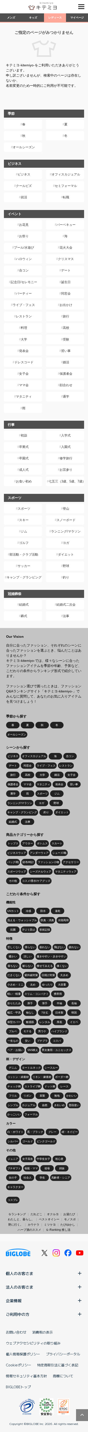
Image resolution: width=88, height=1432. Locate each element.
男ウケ (42, 1031)
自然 (44, 1105)
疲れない (74, 947)
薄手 (44, 1003)
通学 (66, 396)
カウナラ (33, 1224)
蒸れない (44, 947)
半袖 (59, 1003)
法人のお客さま (19, 1287)
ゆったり (47, 984)
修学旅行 (66, 458)
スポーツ (24, 508)
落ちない (13, 965)
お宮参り (66, 470)
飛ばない (59, 947)
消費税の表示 (42, 1332)
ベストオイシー (49, 1219)
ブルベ (13, 1031)
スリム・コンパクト (36, 993)
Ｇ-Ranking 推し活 (58, 1229)
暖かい (13, 956)
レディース (55, 17)
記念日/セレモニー (24, 282)
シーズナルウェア (40, 871)
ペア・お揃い (15, 1049)
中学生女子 (43, 1158)
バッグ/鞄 (13, 862)
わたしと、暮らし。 (21, 1219)
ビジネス (24, 174)
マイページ (77, 17)
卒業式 (24, 447)
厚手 (30, 1003)
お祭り (24, 236)
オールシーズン (24, 147)
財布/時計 (28, 862)
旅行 (66, 316)
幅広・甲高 (14, 1012)
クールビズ (24, 186)
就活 (24, 197)
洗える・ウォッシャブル (22, 920)
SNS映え (32, 1049)
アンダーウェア (39, 852)
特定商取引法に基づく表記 (57, 1364)
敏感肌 (30, 1022)
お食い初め (24, 481)
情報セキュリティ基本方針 (26, 1375)
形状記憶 (44, 929)
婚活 (66, 362)
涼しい (27, 956)
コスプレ (13, 1199)
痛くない (62, 965)
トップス (13, 843)
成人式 (24, 470)
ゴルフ (24, 543)
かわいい (71, 1095)
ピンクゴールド (46, 1141)
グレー (52, 1131)
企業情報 (14, 1300)
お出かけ (66, 305)
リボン (27, 1095)
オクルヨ (53, 1214)
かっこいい (14, 1114)
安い (27, 1040)
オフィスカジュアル (66, 174)
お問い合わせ (16, 1332)
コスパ (57, 1040)
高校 (66, 328)
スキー (24, 520)
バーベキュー (66, 225)
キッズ (33, 17)
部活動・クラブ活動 (24, 554)
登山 (66, 508)
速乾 (57, 910)
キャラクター (15, 1187)
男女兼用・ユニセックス (56, 1049)
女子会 (24, 373)
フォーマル (31, 1114)
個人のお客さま (19, 1273)
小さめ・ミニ (15, 984)
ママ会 (24, 385)
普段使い (74, 1105)
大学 (24, 339)
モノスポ (70, 1219)
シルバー (13, 1141)
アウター (27, 843)
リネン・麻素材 (42, 1076)
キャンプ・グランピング (24, 577)
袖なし (30, 1012)
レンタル (44, 1022)
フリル (13, 1095)
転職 (66, 197)
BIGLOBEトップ (18, 1386)
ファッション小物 (48, 862)
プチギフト (14, 1168)
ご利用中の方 (17, 1314)
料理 (24, 328)
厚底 (59, 1022)
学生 (42, 1177)
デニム (13, 1067)
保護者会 (66, 373)
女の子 (13, 1177)
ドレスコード (23, 362)
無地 (57, 1095)
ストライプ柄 (32, 1086)
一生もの (13, 1040)
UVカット (13, 910)
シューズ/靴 (59, 852)
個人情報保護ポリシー (23, 1354)
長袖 (74, 1003)
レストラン (24, 316)
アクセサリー (71, 862)
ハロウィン (24, 259)
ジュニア (13, 1158)
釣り (66, 577)
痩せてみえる (45, 965)
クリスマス (66, 259)
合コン (24, 270)
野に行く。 (15, 1224)
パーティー (24, 293)
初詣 (24, 435)
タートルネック (31, 1067)
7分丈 (44, 1012)
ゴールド (27, 1141)
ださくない (14, 975)
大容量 (62, 984)
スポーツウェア (16, 871)
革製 (42, 1095)
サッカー (24, 566)
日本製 (59, 1012)
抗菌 (13, 929)
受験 (66, 339)
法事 (66, 616)
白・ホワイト (15, 1131)
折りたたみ (14, 1003)
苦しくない (14, 947)
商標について (63, 1375)
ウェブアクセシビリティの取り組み (33, 1343)
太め (32, 984)
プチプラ (42, 1040)
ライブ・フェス (24, 305)
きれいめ (59, 1105)
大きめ (64, 975)
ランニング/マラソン (66, 531)
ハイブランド (59, 1031)
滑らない (30, 947)
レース (64, 1086)
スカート (57, 843)
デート (66, 270)
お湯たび (69, 1214)
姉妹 (62, 1168)
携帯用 (58, 993)
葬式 (24, 616)
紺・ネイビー (70, 1131)
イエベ (74, 1022)
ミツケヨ (50, 1224)
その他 (13, 880)
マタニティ (24, 396)
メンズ (11, 17)
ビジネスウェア (16, 852)
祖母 (47, 1168)
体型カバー (14, 1022)
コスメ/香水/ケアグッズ (36, 880)
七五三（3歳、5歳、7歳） (66, 481)
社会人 (27, 1177)
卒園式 (24, 458)
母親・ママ (31, 1168)
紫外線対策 (31, 975)
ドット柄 (49, 1086)
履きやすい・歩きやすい (51, 956)
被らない (27, 965)
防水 (43, 910)
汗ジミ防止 (28, 929)
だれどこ (36, 1214)
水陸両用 (63, 920)
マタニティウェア (66, 871)
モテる (27, 1031)
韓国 (74, 1012)
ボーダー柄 (61, 1076)
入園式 (66, 447)
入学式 (66, 435)
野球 (66, 566)
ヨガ (66, 543)
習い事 (66, 351)
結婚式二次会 (66, 604)
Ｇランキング (17, 1214)
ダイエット (66, 554)
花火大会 (66, 247)
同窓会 (66, 293)
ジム (24, 531)
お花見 (24, 225)
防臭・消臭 (47, 920)
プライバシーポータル (63, 1354)
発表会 (24, 351)
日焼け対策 (48, 975)
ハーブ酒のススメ (29, 1229)
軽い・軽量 (14, 993)
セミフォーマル (66, 186)
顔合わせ (66, 385)
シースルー (51, 1067)
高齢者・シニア (60, 1177)
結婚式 (24, 604)
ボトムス (42, 843)
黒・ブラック (35, 1131)
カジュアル (28, 1105)
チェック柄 (14, 1086)
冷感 (28, 910)
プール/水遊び (24, 247)
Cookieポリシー (18, 1364)
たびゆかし (67, 1224)
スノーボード (66, 520)
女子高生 (27, 1158)
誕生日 (66, 282)
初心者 (59, 1158)
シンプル (13, 1105)
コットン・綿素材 (18, 1076)
